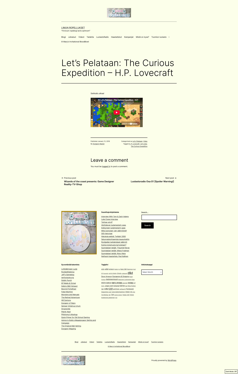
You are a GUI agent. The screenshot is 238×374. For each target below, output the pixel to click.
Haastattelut (116, 37)
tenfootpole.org (67, 278)
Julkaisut (72, 37)
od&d (106, 289)
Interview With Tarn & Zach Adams (115, 217)
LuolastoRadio (102, 37)
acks (102, 269)
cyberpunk (124, 273)
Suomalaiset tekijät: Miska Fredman (115, 251)
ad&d (106, 269)
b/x (119, 269)
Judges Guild (109, 286)
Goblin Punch (66, 280)
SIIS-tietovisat (106, 234)
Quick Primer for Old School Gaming (75, 317)
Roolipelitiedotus (67, 272)
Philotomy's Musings (69, 314)
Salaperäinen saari (106, 292)
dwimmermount (112, 279)
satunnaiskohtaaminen (118, 292)
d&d (130, 272)
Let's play (143, 144)
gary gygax (117, 282)
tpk (110, 294)
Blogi (63, 37)
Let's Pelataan (137, 141)
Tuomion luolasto (159, 37)
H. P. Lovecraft (134, 144)
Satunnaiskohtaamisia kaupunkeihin (115, 239)
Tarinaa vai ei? (106, 222)
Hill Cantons (66, 300)
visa (116, 297)
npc (102, 289)
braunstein (105, 273)
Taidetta (90, 37)
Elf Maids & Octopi (68, 283)
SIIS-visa (132, 292)
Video (145, 141)
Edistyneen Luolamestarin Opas (126, 279)
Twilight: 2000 (126, 294)
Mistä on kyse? (142, 37)
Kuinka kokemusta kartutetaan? (113, 245)
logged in (106, 166)
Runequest (130, 289)
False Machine (67, 292)
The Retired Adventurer (70, 297)
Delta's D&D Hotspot (69, 286)
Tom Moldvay (104, 294)
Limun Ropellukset (73, 27)
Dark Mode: (230, 371)
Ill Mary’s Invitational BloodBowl (75, 42)
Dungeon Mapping (68, 329)
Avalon (116, 269)
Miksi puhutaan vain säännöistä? (114, 231)
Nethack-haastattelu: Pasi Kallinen (114, 256)
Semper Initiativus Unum (71, 306)
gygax (130, 282)
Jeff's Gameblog (67, 275)
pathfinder (116, 289)
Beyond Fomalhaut (68, 289)
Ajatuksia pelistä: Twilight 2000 (113, 236)
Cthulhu (119, 273)
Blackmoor (130, 269)
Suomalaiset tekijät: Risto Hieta (113, 254)
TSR (112, 295)
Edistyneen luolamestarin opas (113, 228)
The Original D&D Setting (71, 326)
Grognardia (65, 309)
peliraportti (123, 289)
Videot (81, 37)
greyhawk (125, 283)
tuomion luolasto (118, 294)
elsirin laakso (106, 283)
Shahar (127, 292)
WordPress (172, 360)
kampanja (116, 286)
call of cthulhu (112, 273)
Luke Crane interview (109, 219)
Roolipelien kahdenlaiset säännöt (114, 242)
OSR (111, 289)
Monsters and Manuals (70, 295)
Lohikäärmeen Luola (69, 269)
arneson (111, 269)
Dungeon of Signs (68, 303)
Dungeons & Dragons (120, 276)
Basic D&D (123, 269)
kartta (122, 286)
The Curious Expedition (139, 146)
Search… (144, 212)
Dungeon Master (98, 144)
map (126, 286)
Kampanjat (128, 37)
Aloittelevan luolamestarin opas (113, 225)
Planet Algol (66, 312)
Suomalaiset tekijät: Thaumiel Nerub (115, 248)
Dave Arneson (106, 276)
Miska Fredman (132, 286)
